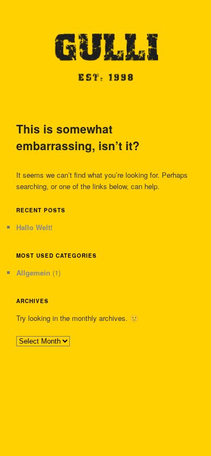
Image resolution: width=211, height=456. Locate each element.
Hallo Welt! (34, 227)
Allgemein (33, 272)
